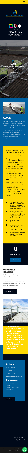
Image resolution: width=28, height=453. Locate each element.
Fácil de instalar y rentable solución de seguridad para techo (17, 234)
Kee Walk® (14, 64)
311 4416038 (15, 260)
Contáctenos (14, 73)
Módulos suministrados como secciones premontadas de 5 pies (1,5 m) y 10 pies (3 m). (16, 227)
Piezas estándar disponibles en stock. (16, 221)
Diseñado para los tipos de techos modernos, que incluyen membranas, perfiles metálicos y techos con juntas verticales (17, 205)
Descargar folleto (10, 291)
